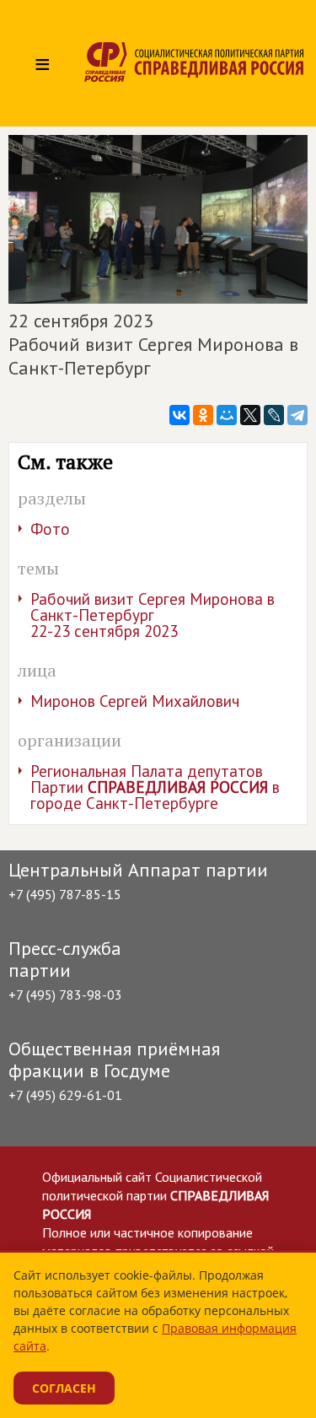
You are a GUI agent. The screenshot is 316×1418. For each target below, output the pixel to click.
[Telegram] (297, 415)
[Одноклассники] (203, 415)
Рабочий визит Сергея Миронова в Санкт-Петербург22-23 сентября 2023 (152, 615)
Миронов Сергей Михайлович (134, 701)
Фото (50, 529)
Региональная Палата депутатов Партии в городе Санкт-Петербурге (155, 787)
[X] (250, 415)
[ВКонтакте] (179, 415)
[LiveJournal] (274, 415)
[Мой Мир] (227, 415)
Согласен (64, 1388)
